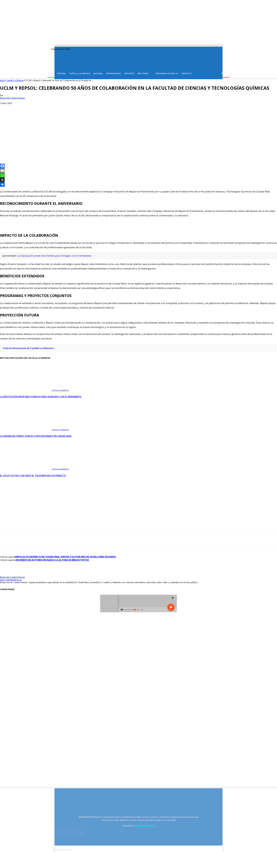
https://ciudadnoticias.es (10, 580)
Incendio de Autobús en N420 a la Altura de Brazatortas (52, 560)
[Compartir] (138, 184)
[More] (36, 151)
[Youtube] (224, 49)
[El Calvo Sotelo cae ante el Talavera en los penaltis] (26, 468)
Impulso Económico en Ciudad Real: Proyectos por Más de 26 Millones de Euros (65, 556)
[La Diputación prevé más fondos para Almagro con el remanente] (26, 390)
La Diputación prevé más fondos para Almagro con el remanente (54, 255)
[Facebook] (214, 49)
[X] (220, 49)
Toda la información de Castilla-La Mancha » (28, 348)
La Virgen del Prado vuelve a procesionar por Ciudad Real (36, 436)
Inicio (2, 80)
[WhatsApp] (25, 151)
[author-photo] (7, 574)
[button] (222, 73)
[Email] (138, 170)
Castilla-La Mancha (15, 80)
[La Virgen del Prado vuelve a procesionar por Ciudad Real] (26, 429)
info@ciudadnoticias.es (144, 826)
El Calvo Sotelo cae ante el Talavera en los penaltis (33, 475)
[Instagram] (217, 49)
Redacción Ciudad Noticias (12, 98)
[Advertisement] (138, 126)
